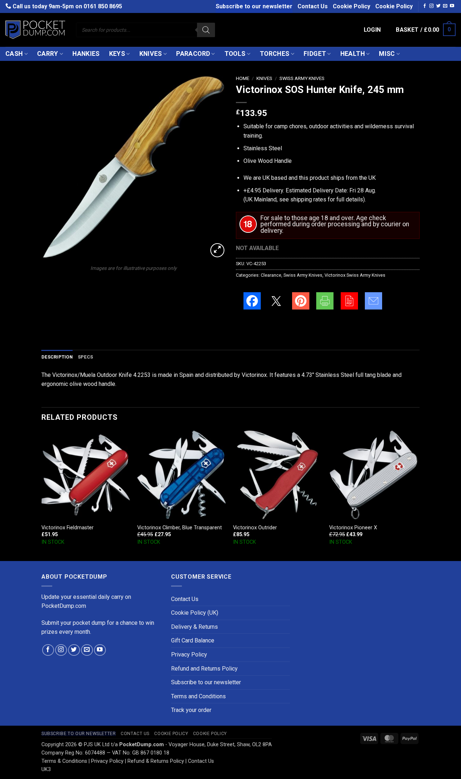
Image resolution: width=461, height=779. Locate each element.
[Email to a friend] (373, 301)
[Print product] (325, 301)
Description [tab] (57, 357)
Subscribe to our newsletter (254, 6)
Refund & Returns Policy (155, 761)
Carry (47, 53)
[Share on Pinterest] (300, 301)
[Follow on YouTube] (452, 6)
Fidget (315, 53)
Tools (235, 53)
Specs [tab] (85, 357)
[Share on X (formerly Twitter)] (276, 301)
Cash (14, 53)
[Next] (417, 495)
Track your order (191, 710)
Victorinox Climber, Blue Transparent (179, 528)
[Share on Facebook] (252, 301)
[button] (372, 29)
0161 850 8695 (103, 6)
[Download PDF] (349, 301)
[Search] (206, 30)
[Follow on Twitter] (438, 6)
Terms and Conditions (198, 696)
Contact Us (312, 6)
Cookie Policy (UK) (194, 612)
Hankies (85, 53)
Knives (150, 53)
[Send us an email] (445, 6)
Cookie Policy (351, 6)
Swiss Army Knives (302, 78)
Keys (117, 53)
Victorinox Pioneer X (353, 528)
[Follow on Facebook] (424, 6)
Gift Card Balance (192, 640)
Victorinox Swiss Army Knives (355, 275)
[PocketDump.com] (35, 29)
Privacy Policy (189, 654)
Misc (387, 53)
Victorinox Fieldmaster (67, 528)
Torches (274, 53)
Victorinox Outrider (255, 528)
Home (242, 78)
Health (352, 53)
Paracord (193, 53)
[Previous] (41, 495)
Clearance (271, 275)
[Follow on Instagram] (431, 6)
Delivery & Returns (194, 626)
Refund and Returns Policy (204, 668)
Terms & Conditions (64, 761)
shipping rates (308, 199)
